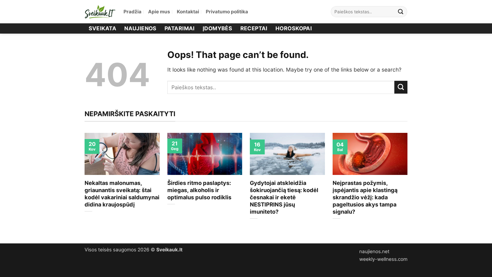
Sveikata (102, 28)
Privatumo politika (227, 12)
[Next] (408, 183)
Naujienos (140, 28)
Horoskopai (293, 28)
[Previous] (83, 183)
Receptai (254, 28)
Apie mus (159, 12)
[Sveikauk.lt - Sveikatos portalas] (100, 11)
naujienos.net (374, 251)
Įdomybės (217, 28)
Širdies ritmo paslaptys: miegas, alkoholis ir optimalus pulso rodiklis (199, 190)
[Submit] (400, 11)
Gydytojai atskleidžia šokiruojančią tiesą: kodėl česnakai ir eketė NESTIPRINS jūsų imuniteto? (284, 197)
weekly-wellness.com (383, 259)
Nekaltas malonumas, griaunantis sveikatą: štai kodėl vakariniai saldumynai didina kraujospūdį (122, 194)
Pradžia (132, 12)
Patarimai (180, 28)
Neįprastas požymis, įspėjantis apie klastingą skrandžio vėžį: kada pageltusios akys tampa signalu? (365, 197)
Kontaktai (188, 12)
